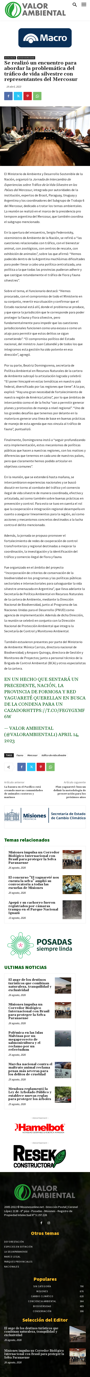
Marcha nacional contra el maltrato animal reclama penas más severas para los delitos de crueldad (30, 1069)
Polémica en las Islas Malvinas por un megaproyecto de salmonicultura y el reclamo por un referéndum (25, 1041)
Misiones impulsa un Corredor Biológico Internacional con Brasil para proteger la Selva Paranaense (33, 858)
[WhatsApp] (37, 96)
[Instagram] (48, 1223)
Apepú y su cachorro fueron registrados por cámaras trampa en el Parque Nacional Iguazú (33, 908)
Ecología (10, 57)
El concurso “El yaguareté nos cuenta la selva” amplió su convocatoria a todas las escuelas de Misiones (33, 883)
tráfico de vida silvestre (53, 755)
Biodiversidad (26, 57)
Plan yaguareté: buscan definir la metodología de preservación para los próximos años (69, 792)
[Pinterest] (27, 96)
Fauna (19, 755)
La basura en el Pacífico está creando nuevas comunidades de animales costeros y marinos (23, 792)
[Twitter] (18, 96)
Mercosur (32, 755)
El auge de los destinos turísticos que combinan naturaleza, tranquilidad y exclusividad (29, 985)
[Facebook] (8, 96)
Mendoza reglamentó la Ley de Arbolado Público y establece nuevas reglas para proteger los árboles (29, 1094)
